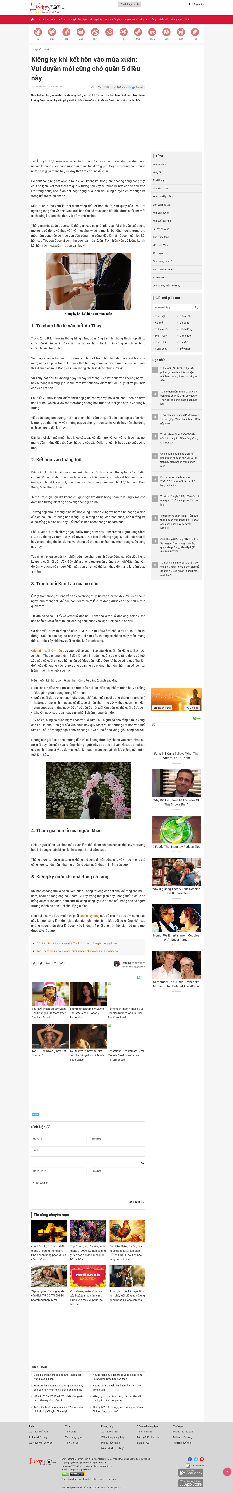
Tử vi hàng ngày (73, 1437)
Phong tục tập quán (183, 1431)
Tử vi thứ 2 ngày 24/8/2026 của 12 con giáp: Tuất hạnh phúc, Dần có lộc (179, 500)
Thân (152, 39)
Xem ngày (42, 19)
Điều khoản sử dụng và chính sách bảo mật (93, 1487)
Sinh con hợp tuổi (162, 204)
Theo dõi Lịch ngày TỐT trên (112, 87)
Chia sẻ (193, 707)
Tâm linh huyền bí (182, 1442)
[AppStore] (190, 1486)
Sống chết (161, 348)
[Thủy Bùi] (117, 964)
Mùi (138, 39)
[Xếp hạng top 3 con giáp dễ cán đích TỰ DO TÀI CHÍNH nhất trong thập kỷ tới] (49, 1276)
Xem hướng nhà (109, 1431)
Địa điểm (185, 342)
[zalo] (48, 964)
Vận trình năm (160, 188)
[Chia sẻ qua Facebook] (34, 964)
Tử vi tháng (159, 180)
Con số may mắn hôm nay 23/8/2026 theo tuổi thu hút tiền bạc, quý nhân (178, 481)
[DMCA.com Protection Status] (73, 1475)
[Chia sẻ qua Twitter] (41, 964)
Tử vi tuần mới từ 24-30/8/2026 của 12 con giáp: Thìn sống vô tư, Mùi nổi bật (179, 438)
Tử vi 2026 (70, 1431)
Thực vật (160, 316)
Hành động (186, 329)
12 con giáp (159, 253)
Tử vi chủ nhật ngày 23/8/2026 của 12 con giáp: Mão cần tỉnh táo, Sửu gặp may (180, 419)
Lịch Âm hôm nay (38, 1437)
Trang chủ (36, 49)
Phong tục (176, 19)
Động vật (185, 316)
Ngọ (124, 39)
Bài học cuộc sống (182, 1437)
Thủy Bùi (126, 962)
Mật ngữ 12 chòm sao (148, 1437)
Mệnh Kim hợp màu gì (112, 1448)
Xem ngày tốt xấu (38, 1431)
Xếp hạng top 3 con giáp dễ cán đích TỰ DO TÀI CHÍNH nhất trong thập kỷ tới (47, 1296)
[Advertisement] (81, 131)
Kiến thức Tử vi (160, 245)
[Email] (55, 964)
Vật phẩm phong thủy (112, 1437)
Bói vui (62, 19)
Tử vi (53, 19)
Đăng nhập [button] (198, 4)
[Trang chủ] (32, 19)
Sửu (52, 39)
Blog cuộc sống (148, 19)
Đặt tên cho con (161, 229)
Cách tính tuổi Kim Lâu (46, 650)
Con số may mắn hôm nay (166, 285)
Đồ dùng (184, 322)
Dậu (167, 39)
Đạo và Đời (131, 19)
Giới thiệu (66, 1487)
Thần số (163, 19)
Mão (81, 39)
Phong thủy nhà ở (110, 1442)
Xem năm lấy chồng (163, 196)
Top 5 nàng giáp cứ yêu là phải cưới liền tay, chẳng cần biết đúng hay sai (77, 951)
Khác (187, 19)
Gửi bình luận (136, 1202)
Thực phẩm (161, 342)
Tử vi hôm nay (144, 1431)
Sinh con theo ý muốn (164, 269)
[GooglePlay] (190, 1476)
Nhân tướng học (113, 19)
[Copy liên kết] (62, 964)
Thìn (95, 39)
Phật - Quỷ (161, 335)
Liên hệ (118, 1487)
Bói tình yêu (143, 1442)
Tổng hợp (185, 348)
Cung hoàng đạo (78, 19)
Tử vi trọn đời (159, 277)
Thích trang (164, 707)
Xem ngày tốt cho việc (40, 1442)
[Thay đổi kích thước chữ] (92, 87)
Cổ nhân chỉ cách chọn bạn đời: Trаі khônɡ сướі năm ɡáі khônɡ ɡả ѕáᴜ (77, 943)
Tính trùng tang (161, 237)
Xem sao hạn (159, 164)
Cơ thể (159, 322)
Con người (186, 335)
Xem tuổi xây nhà (162, 220)
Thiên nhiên (161, 329)
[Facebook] (189, 1460)
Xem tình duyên (161, 212)
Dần (66, 39)
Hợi (195, 39)
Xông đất (157, 172)
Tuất (181, 39)
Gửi (143, 1162)
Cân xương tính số (162, 261)
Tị (109, 39)
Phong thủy (96, 19)
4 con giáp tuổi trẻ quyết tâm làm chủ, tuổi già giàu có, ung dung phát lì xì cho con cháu (127, 1296)
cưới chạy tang (89, 916)
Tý (38, 39)
